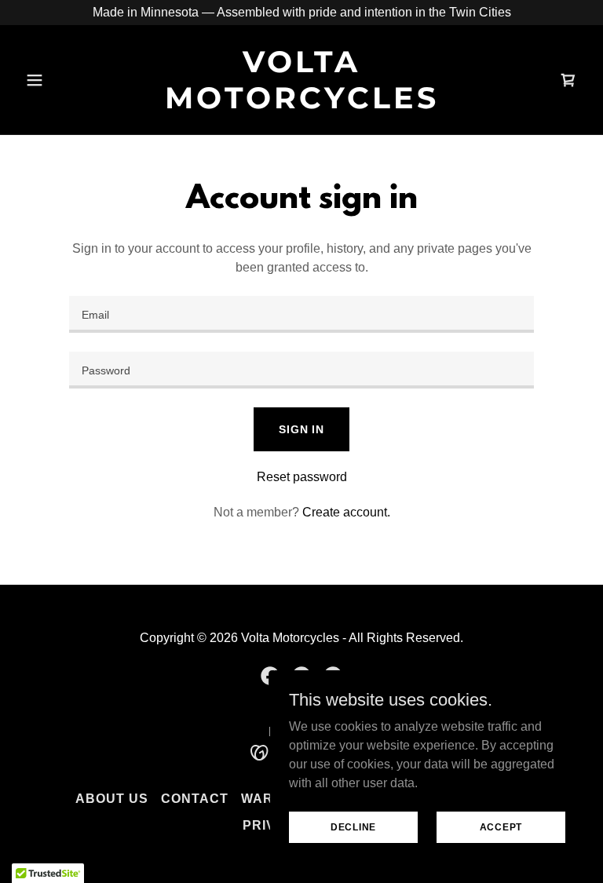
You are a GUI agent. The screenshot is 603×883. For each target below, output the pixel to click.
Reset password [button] (302, 476)
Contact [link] (194, 798)
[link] (301, 104)
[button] (61, 80)
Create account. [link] (346, 512)
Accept (501, 826)
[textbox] (301, 314)
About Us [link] (111, 798)
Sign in (301, 429)
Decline (353, 826)
